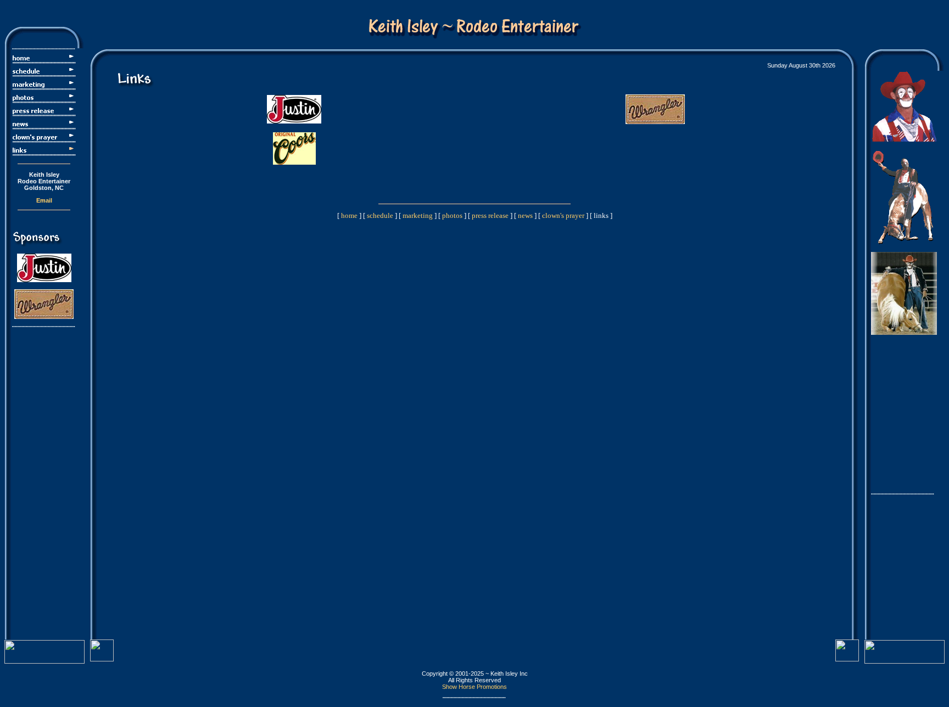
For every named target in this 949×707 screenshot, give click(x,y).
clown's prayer (563, 215)
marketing (418, 215)
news (525, 215)
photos (452, 215)
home (349, 215)
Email (44, 200)
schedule (380, 215)
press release (490, 215)
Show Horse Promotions (474, 686)
